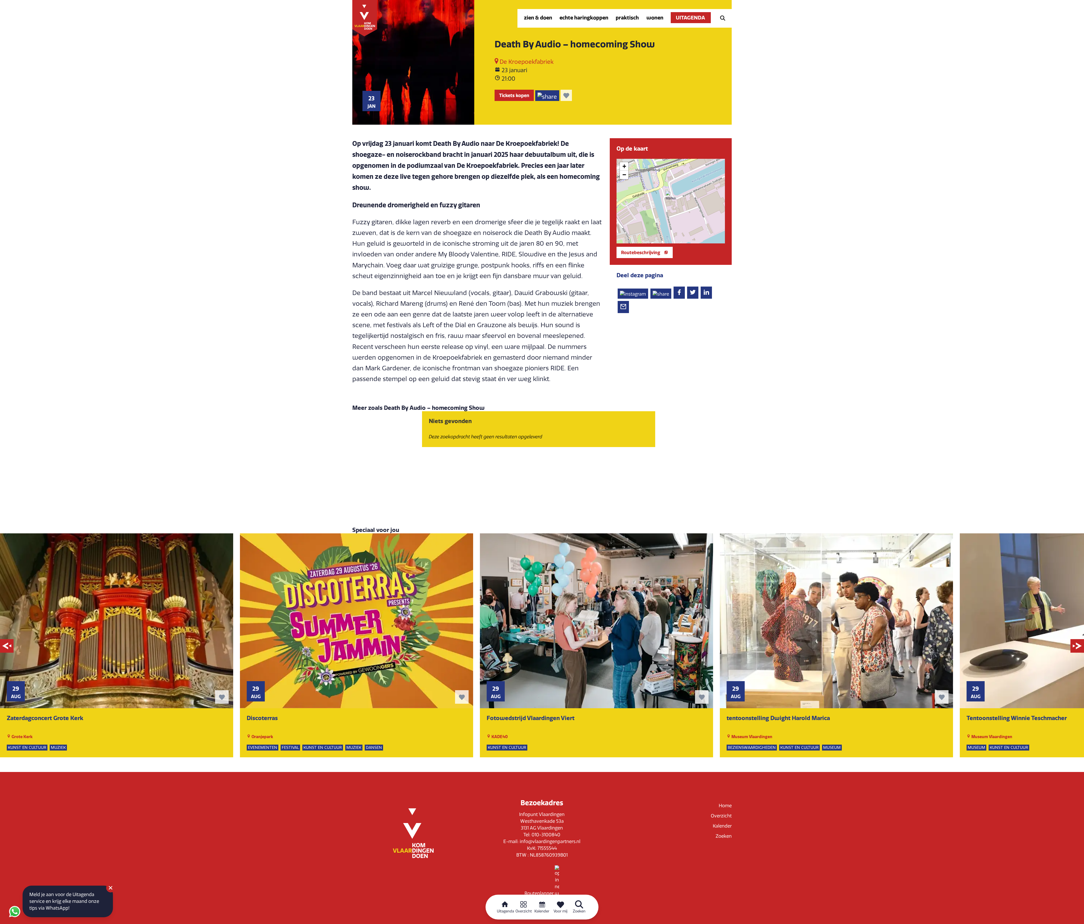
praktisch (627, 17)
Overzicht (721, 816)
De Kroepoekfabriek (526, 61)
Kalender (722, 826)
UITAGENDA (691, 17)
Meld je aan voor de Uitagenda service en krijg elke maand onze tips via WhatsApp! (64, 901)
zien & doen (538, 17)
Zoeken (724, 836)
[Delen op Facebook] (679, 293)
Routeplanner (539, 893)
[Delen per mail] (623, 307)
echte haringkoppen (584, 17)
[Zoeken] (721, 17)
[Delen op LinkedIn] (706, 293)
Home (725, 805)
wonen (654, 17)
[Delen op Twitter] (692, 293)
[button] (671, 196)
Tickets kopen (514, 95)
